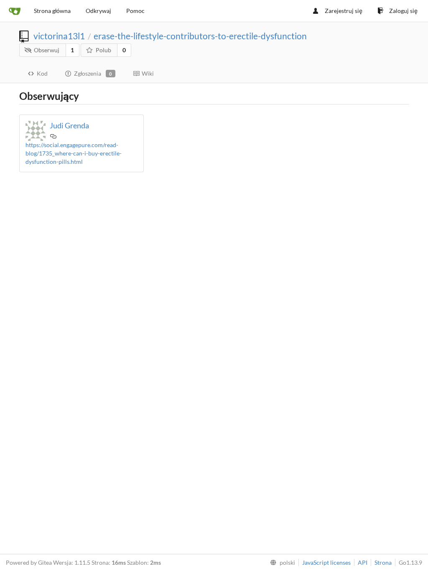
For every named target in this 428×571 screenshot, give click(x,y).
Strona (383, 562)
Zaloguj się (403, 10)
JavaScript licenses (326, 562)
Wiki (148, 73)
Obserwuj (46, 50)
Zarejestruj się (343, 10)
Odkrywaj (98, 10)
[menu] (281, 562)
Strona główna (52, 10)
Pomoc (135, 10)
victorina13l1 (59, 36)
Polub (103, 50)
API (362, 562)
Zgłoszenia (93, 73)
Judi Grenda (69, 125)
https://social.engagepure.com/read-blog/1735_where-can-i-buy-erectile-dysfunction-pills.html (73, 153)
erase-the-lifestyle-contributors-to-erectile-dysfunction (200, 36)
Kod (42, 73)
